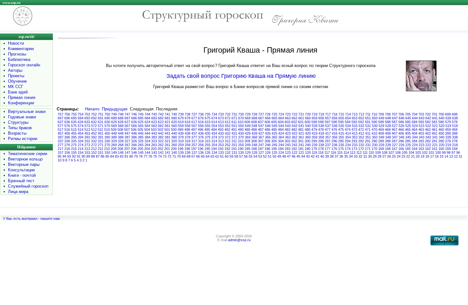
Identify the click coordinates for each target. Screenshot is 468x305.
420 (308, 133)
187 (261, 149)
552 (227, 126)
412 (361, 133)
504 (147, 129)
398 (454, 133)
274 (80, 145)
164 (414, 149)
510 (107, 129)
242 (294, 145)
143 (154, 152)
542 (294, 126)
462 (428, 129)
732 (227, 114)
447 (127, 133)
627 (127, 122)
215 (74, 149)
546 (268, 126)
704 (414, 114)
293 (354, 141)
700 (441, 114)
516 (67, 129)
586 (401, 122)
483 (287, 129)
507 (127, 129)
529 (381, 126)
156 (67, 152)
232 (361, 145)
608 (254, 122)
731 (234, 114)
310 (241, 141)
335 (74, 141)
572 (94, 126)
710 (374, 114)
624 (147, 122)
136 (201, 152)
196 (200, 149)
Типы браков (20, 127)
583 (421, 122)
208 (120, 149)
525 (408, 126)
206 (134, 149)
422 (294, 133)
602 (294, 122)
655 (341, 118)
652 (361, 118)
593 (354, 122)
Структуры (18, 122)
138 (187, 152)
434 (214, 133)
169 (381, 149)
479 (314, 129)
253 (221, 145)
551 (234, 126)
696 (67, 118)
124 (281, 152)
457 (60, 133)
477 (327, 129)
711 (368, 114)
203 (154, 149)
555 (207, 126)
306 (267, 141)
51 (270, 156)
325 (141, 141)
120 (308, 152)
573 (87, 126)
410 (374, 133)
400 (441, 133)
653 (355, 118)
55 (250, 156)
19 (422, 156)
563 (154, 126)
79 (136, 156)
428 (254, 133)
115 (340, 152)
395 (74, 137)
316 (201, 141)
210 (107, 149)
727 (261, 114)
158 (454, 149)
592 (361, 122)
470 (374, 129)
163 (421, 149)
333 (87, 141)
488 (254, 129)
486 (267, 129)
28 (379, 156)
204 (147, 149)
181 (301, 149)
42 (313, 156)
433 (221, 133)
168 (388, 149)
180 (307, 149)
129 (248, 152)
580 (441, 122)
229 (381, 145)
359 (314, 137)
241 (301, 145)
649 (381, 118)
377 (194, 137)
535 (341, 126)
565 (141, 126)
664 (281, 118)
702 (428, 114)
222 (428, 145)
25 (394, 156)
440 (174, 133)
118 (320, 152)
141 (167, 152)
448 (121, 133)
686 (134, 118)
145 (141, 152)
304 (281, 141)
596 (334, 122)
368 (254, 137)
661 (301, 118)
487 (261, 129)
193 (220, 149)
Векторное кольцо (25, 159)
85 (107, 156)
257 (194, 145)
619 (181, 122)
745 (141, 114)
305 (274, 141)
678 (187, 118)
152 (94, 152)
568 (121, 126)
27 (384, 156)
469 (381, 129)
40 (322, 156)
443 (154, 133)
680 (174, 118)
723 (288, 114)
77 (145, 156)
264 (147, 145)
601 (301, 122)
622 (161, 122)
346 (401, 137)
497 (194, 129)
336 (67, 141)
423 (288, 133)
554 (214, 126)
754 (80, 114)
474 (348, 129)
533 (355, 126)
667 (261, 118)
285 (408, 141)
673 (221, 118)
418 (321, 133)
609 (247, 122)
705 (408, 114)
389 (114, 137)
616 (201, 122)
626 (134, 122)
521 (435, 126)
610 (241, 122)
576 (67, 126)
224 (415, 145)
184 (281, 149)
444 (147, 133)
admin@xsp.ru (239, 240)
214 (80, 149)
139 (181, 152)
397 (60, 137)
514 (80, 129)
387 (127, 137)
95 (59, 156)
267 (127, 145)
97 (453, 152)
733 (221, 114)
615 (207, 122)
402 (428, 133)
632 (94, 122)
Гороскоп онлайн (24, 65)
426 (268, 133)
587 (394, 122)
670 (241, 118)
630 (107, 122)
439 (181, 133)
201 (167, 149)
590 (374, 122)
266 (134, 145)
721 (301, 114)
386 (134, 137)
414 (348, 133)
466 (401, 129)
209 (114, 149)
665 (274, 118)
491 (234, 129)
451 (100, 133)
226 (401, 145)
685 (141, 118)
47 (289, 156)
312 (227, 141)
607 (261, 122)
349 (381, 137)
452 (94, 133)
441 (167, 133)
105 (405, 152)
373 (221, 137)
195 (207, 149)
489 (247, 129)
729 (248, 114)
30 (370, 156)
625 (141, 122)
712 (361, 114)
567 (127, 126)
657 (328, 118)
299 (314, 141)
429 (248, 133)
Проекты (16, 75)
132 (227, 152)
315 (207, 141)
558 (187, 126)
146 (134, 152)
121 (301, 152)
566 (134, 126)
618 (187, 122)
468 (388, 129)
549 (248, 126)
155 (74, 152)
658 (321, 118)
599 (314, 122)
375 (207, 137)
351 (368, 137)
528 (388, 126)
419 (314, 133)
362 (294, 137)
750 (107, 114)
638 (455, 118)
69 (184, 156)
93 (69, 156)
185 (274, 149)
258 (187, 145)
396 (67, 137)
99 (444, 152)
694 (80, 118)
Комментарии (21, 48)
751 (100, 114)
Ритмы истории (22, 138)
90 (83, 156)
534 (348, 126)
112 (359, 152)
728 (254, 114)
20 (418, 156)
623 (154, 122)
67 (193, 156)
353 (355, 137)
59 (231, 156)
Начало (92, 109)
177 (327, 149)
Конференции (21, 102)
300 (307, 141)
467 (394, 129)
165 (408, 149)
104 (411, 152)
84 (112, 156)
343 (421, 137)
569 (114, 126)
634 (80, 122)
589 (381, 122)
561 (167, 126)
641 (435, 118)
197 (194, 149)
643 (421, 118)
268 (121, 145)
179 (314, 149)
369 (248, 137)
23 (403, 156)
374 (214, 137)
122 (294, 152)
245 (274, 145)
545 (274, 126)
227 (395, 145)
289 (381, 141)
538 (321, 126)
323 (154, 141)
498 (187, 129)
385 (141, 137)
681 (167, 118)
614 (214, 122)
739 (181, 114)
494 (214, 129)
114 (346, 152)
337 (60, 141)
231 (368, 145)
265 (141, 145)
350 (375, 137)
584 (414, 122)
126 (268, 152)
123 (288, 152)
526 (401, 126)
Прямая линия (21, 97)
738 (187, 114)
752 (94, 114)
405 (408, 133)
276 (67, 145)
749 (114, 114)
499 (180, 129)
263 (154, 145)
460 (441, 129)
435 (207, 133)
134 (214, 152)
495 (207, 129)
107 (391, 152)
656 (334, 118)
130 (241, 152)
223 (421, 145)
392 (94, 137)
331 (100, 141)
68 (188, 156)
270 (107, 145)
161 (434, 149)
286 (401, 141)
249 (248, 145)
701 (434, 114)
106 (398, 152)
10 (59, 160)
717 (328, 114)
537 (328, 126)
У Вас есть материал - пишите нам (31, 218)
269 (114, 145)
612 (227, 122)
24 (399, 156)
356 (334, 137)
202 (160, 149)
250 (241, 145)
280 (441, 141)
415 (341, 133)
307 (261, 141)
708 (388, 114)
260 (174, 145)
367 (261, 137)
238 (321, 145)
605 (274, 122)
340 (441, 137)
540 (308, 126)
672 (227, 118)
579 (448, 122)
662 (294, 118)
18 (427, 156)
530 (375, 126)
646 (401, 118)
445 (141, 133)
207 (127, 149)
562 (161, 126)
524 (415, 126)
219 (448, 145)
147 (127, 152)
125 (274, 152)
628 (121, 122)
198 (187, 149)
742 (161, 114)
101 (431, 152)
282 (428, 141)
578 (454, 122)
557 (194, 126)
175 (341, 149)
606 (267, 122)
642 (428, 118)
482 (294, 129)
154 (80, 152)
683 (154, 118)
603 (287, 122)
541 (301, 126)
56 (246, 156)
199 (180, 149)
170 (374, 149)
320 (174, 141)
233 (355, 145)
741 (167, 114)
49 (279, 156)
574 (80, 126)
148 (121, 152)
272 (94, 145)
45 (298, 156)
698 (454, 114)
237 (328, 145)
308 (254, 141)
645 (408, 118)
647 (395, 118)
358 (321, 137)
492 (227, 129)
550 (241, 126)
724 (281, 114)
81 (126, 156)
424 (281, 133)
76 (150, 156)
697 (60, 118)
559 (181, 126)
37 (336, 156)
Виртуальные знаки (27, 111)
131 (234, 152)
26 (389, 156)
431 (234, 133)
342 (428, 137)
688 (121, 118)
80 (131, 156)
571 (100, 126)
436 (201, 133)
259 (181, 145)
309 (247, 141)
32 (360, 156)
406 (401, 133)
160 (441, 149)
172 (361, 149)
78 (141, 156)
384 (147, 137)
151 (100, 152)
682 (161, 118)
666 (268, 118)
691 (100, 118)
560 (174, 126)
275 (74, 145)
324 (147, 141)
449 (114, 133)
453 (87, 133)
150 (107, 152)
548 (254, 126)
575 (74, 126)
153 (87, 152)
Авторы (15, 70)
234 (348, 145)
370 (241, 137)
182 (294, 149)
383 (154, 137)
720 (308, 114)
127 (261, 152)
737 (194, 114)
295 (341, 141)
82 (122, 156)
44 (303, 156)
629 (114, 122)
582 (428, 122)
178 (321, 149)
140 (174, 152)
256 (201, 145)
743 (154, 114)
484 (281, 129)
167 (394, 149)
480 (307, 129)
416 (334, 133)
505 (140, 129)
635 (74, 122)
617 (194, 122)
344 (415, 137)
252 (227, 145)
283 (421, 141)
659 (314, 118)
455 (74, 133)
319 (181, 141)
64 (207, 156)
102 (425, 152)
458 (454, 129)
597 (327, 122)
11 (460, 156)
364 (281, 137)
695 (74, 118)
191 (234, 149)
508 (120, 129)
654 (348, 118)
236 (334, 145)
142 (161, 152)
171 (368, 149)
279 (448, 141)
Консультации (21, 169)
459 (448, 129)
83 (117, 156)
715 (341, 114)
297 (327, 141)
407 (394, 133)
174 (348, 149)
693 (87, 118)
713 (355, 114)
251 (234, 145)
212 (94, 149)
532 (361, 126)
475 (341, 129)
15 (441, 156)
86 (102, 156)
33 (356, 156)
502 (160, 129)
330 (107, 141)
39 (327, 156)
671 (234, 118)
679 (181, 118)
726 (268, 114)
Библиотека (19, 59)
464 (414, 129)
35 (346, 156)
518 (455, 126)
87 (98, 156)
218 (455, 145)
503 (154, 129)
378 (187, 137)
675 (207, 118)
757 (60, 114)
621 (167, 122)
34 (351, 156)
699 (448, 114)
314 (214, 141)
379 (181, 137)
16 (437, 156)
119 (314, 152)
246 (268, 145)
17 (432, 156)
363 (288, 137)
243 (288, 145)
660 (308, 118)
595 (341, 122)
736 (201, 114)
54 (255, 156)
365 (274, 137)
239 (314, 145)
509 (114, 129)
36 (341, 156)
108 (384, 152)
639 (448, 118)
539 (314, 126)
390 (107, 137)
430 (241, 133)
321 (167, 141)
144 (147, 152)
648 (388, 118)
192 (227, 149)
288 (388, 141)
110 (371, 152)
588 (388, 122)
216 (67, 149)
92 (74, 156)
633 (87, 122)
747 (127, 114)
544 (281, 126)
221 (435, 145)
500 (174, 129)
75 (155, 156)
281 (434, 141)
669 (248, 118)
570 (107, 126)
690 (107, 118)
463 (421, 129)
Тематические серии (27, 153)
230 (375, 145)
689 (114, 118)
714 (348, 114)
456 (67, 133)
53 (260, 156)
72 (169, 156)
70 (179, 156)
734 (214, 114)
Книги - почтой (22, 175)
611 (234, 122)
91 (79, 156)
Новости (16, 43)
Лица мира (18, 191)
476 (334, 129)
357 (328, 137)
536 (334, 126)
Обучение (17, 81)
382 (161, 137)
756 (67, 114)
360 (308, 137)
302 (294, 141)
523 (421, 126)
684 (147, 118)
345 (408, 137)
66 (198, 156)
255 (207, 145)
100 (438, 152)
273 (87, 145)
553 (221, 126)
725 (274, 114)
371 (234, 137)
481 (301, 129)
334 (80, 141)
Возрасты (17, 133)
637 (60, 122)
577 (60, 126)
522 (428, 126)
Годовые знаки (22, 117)
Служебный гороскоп (28, 186)
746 (134, 114)
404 (414, 133)
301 (301, 141)
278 (454, 141)
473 (354, 129)
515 (74, 129)
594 (348, 122)
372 (227, 137)
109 (378, 152)
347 (395, 137)
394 (80, 137)
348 (388, 137)
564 (147, 126)
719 (314, 114)
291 (368, 141)
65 (203, 156)
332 (94, 141)
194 (214, 149)
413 (355, 133)
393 (87, 137)
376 (201, 137)
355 (341, 137)
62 (217, 156)
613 (221, 122)
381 (167, 137)
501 (167, 129)
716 (334, 114)
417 (328, 133)
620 (174, 122)
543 (288, 126)
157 (60, 152)
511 (100, 129)
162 (428, 149)
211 (100, 149)
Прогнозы (17, 54)
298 (321, 141)
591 (368, 122)
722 (294, 114)
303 (287, 141)
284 (414, 141)
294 (348, 141)
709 (381, 114)
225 (408, 145)
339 (448, 137)
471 (368, 129)
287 (394, 141)
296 (334, 141)
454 (80, 133)
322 (161, 141)
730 (241, 114)
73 (165, 156)
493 (220, 129)
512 (94, 129)
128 (254, 152)
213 (87, 149)
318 (187, 141)
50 (274, 156)
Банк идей (18, 92)
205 (140, 149)
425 (274, 133)
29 (375, 156)
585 (408, 122)
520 (441, 126)
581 (434, 122)
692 (94, 118)
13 (451, 156)
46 (293, 156)
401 (434, 133)
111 (365, 152)
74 (160, 156)
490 (241, 129)
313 (221, 141)
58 (236, 156)
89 (88, 156)
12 (456, 156)
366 (268, 137)
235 (341, 145)
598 (321, 122)
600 (307, 122)
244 (281, 145)
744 (147, 114)
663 (288, 118)
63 (212, 156)
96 (458, 152)
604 (281, 122)
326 (134, 141)
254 (214, 145)
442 (161, 133)
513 (87, 129)
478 (321, 129)
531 (368, 126)
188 (254, 149)
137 (194, 152)
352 (361, 137)
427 (261, 133)
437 (194, 133)
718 (321, 114)
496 (200, 129)
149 (114, 152)
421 (301, 133)
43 (308, 156)
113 (352, 152)
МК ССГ (15, 86)
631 (100, 122)
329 (114, 141)
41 (317, 156)
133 (221, 152)
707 (394, 114)
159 (448, 149)
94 (64, 156)
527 (395, 126)
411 (368, 133)
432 (227, 133)
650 (375, 118)
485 (274, 129)
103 (418, 152)
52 (265, 156)
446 (134, 133)
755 (74, 114)
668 (254, 118)
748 (121, 114)
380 (174, 137)
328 (121, 141)
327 (127, 141)
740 (174, 114)
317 (194, 141)
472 (361, 129)
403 (421, 133)
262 (161, 145)
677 (194, 118)
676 (201, 118)
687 (127, 118)
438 (187, 133)
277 (60, 145)
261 (167, 145)
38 (332, 156)
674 (214, 118)
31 (365, 156)
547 (261, 126)
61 (222, 156)
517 (60, 129)
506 (134, 129)
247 (261, 145)
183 (287, 149)
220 (441, 145)
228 (388, 145)
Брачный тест (21, 180)
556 (201, 126)
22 (408, 156)
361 (301, 137)
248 (254, 145)
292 (361, 141)
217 (60, 149)
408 (388, 133)
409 (381, 133)
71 (174, 156)
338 (455, 137)
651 (368, 118)
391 (100, 137)
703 (421, 114)
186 (267, 149)
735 (207, 114)
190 (241, 149)
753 (87, 114)
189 (247, 149)
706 (401, 114)
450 (107, 133)
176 (334, 149)
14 (446, 156)
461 (434, 129)
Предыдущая (114, 109)
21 (413, 156)
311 (234, 141)
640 (441, 118)
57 (241, 156)
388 (121, 137)
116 (333, 152)
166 (401, 149)
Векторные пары (23, 164)
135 (207, 152)
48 (284, 156)
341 (435, 137)
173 (354, 149)
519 (448, 126)
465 (408, 129)
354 (348, 137)
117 (327, 152)
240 (308, 145)
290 (374, 141)
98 (448, 152)
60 (227, 156)
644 (415, 118)
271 (100, 145)
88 (93, 156)
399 (448, 133)
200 (174, 149)
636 (67, 122)
